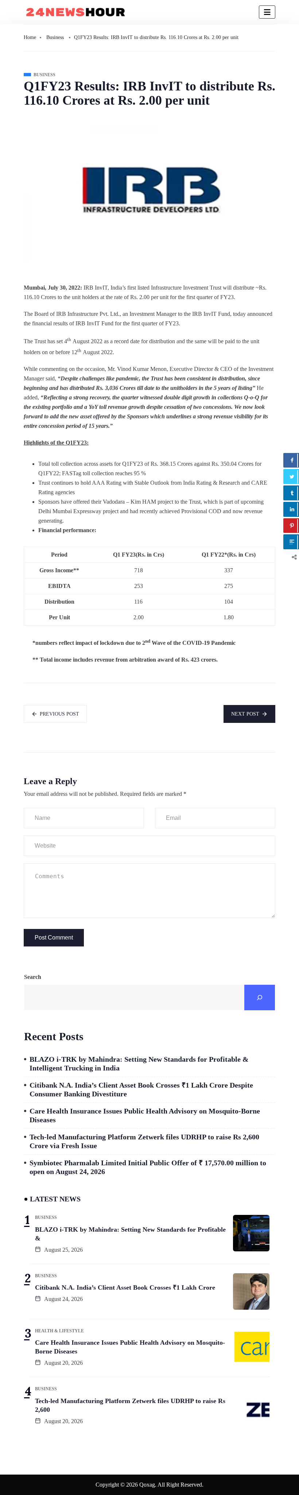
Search (32, 977)
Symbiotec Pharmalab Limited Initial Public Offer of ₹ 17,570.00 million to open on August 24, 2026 (148, 1167)
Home (30, 37)
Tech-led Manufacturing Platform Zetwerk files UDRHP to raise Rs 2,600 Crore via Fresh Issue (144, 1141)
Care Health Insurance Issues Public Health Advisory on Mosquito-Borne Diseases (145, 1115)
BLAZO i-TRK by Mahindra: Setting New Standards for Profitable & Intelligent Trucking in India (139, 1063)
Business (55, 37)
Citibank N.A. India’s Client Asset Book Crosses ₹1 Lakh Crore (125, 1287)
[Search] (259, 997)
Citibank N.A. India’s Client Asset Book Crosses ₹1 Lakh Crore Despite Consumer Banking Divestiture (141, 1089)
